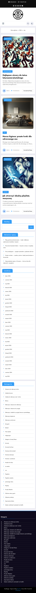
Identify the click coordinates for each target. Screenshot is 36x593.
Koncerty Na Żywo (9, 447)
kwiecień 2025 (8, 334)
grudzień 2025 (8, 303)
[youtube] (22, 6)
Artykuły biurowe (9, 393)
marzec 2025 (8, 338)
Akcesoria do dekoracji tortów (12, 389)
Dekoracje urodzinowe (10, 420)
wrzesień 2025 (8, 314)
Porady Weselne (8, 489)
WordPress (19, 588)
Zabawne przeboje (9, 497)
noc (5, 132)
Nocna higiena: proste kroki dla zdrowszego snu (17, 137)
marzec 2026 (8, 291)
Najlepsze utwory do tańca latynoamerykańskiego (15, 76)
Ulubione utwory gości (10, 493)
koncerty (7, 443)
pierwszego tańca (9, 482)
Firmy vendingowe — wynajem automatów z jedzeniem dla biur (19, 251)
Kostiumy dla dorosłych (10, 451)
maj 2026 (7, 284)
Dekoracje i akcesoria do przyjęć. (12, 408)
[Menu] (3, 23)
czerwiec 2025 (8, 326)
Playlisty (5, 192)
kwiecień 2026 (8, 287)
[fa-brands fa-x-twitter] (16, 6)
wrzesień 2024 (8, 361)
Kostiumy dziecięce (9, 455)
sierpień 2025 (8, 318)
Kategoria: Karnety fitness (11, 439)
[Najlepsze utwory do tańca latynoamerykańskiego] (18, 52)
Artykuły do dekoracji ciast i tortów (13, 397)
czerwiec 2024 (8, 372)
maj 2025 (7, 330)
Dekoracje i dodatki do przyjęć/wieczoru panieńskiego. (17, 412)
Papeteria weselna (9, 478)
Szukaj (7, 222)
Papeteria (7, 474)
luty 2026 (7, 295)
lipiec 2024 (7, 368)
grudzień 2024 (8, 349)
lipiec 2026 (7, 276)
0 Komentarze (16, 90)
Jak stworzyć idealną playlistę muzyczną (16, 197)
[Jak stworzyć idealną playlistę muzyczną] (18, 172)
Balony (6, 401)
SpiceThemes (18, 590)
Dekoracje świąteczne (10, 416)
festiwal (6, 428)
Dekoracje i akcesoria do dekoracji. (13, 405)
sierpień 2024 (8, 365)
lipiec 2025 (7, 322)
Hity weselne (8, 431)
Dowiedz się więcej (28, 90)
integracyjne (8, 435)
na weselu (7, 466)
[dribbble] (18, 6)
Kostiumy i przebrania (10, 458)
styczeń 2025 (8, 345)
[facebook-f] (13, 6)
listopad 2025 (8, 307)
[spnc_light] (32, 23)
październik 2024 (9, 357)
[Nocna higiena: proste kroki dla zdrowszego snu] (18, 113)
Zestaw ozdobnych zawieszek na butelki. (14, 505)
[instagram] (20, 6)
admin (8, 90)
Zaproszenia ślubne (9, 501)
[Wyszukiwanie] (28, 23)
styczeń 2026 (8, 299)
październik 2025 (9, 311)
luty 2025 (7, 341)
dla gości (7, 424)
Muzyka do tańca (7, 71)
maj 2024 (7, 376)
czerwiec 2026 (8, 280)
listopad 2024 (8, 353)
